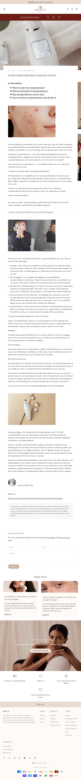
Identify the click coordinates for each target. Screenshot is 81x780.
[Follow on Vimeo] (35, 758)
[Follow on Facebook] (4, 758)
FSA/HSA (53, 715)
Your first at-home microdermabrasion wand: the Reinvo (34, 97)
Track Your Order (70, 722)
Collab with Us (54, 722)
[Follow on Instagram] (14, 758)
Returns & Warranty (70, 729)
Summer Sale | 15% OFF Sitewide (29, 17)
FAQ (66, 732)
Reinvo (19, 432)
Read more (8, 614)
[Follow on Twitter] (9, 758)
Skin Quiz (53, 719)
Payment (67, 715)
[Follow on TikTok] (30, 758)
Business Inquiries (55, 725)
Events (42, 722)
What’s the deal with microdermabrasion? (28, 88)
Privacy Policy (50, 537)
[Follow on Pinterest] (20, 758)
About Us (42, 715)
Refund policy (7, 753)
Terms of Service (64, 537)
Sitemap (42, 719)
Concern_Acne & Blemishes (26, 70)
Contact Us (68, 735)
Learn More (49, 2)
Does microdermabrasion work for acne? (28, 94)
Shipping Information (71, 719)
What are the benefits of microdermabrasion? (30, 91)
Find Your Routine (40, 651)
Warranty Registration (71, 725)
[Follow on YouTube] (25, 758)
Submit (13, 567)
